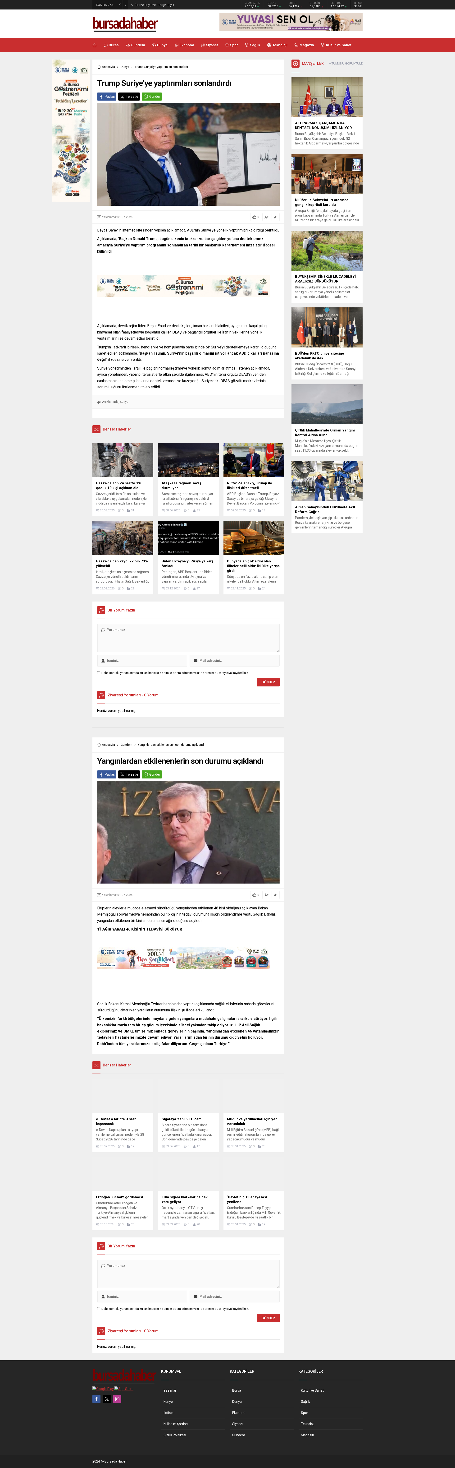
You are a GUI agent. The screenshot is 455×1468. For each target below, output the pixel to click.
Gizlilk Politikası (175, 1435)
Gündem (126, 744)
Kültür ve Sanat (312, 1390)
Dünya (125, 67)
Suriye (124, 401)
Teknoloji (307, 1424)
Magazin (307, 1435)
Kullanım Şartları (176, 1424)
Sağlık (305, 1401)
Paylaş (110, 96)
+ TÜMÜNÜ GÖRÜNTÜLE (346, 63)
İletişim (169, 1413)
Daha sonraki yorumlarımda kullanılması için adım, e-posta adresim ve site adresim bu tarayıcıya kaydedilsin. (175, 672)
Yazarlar (170, 1390)
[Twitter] (107, 1399)
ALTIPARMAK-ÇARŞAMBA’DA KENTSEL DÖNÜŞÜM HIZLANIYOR (177, 5)
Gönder (154, 96)
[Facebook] (96, 1399)
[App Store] (123, 1389)
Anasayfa (108, 67)
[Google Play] (103, 1389)
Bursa (236, 1390)
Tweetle (132, 96)
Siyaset (237, 1424)
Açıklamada (110, 401)
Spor (304, 1413)
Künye (168, 1401)
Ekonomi (238, 1413)
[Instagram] (117, 1399)
